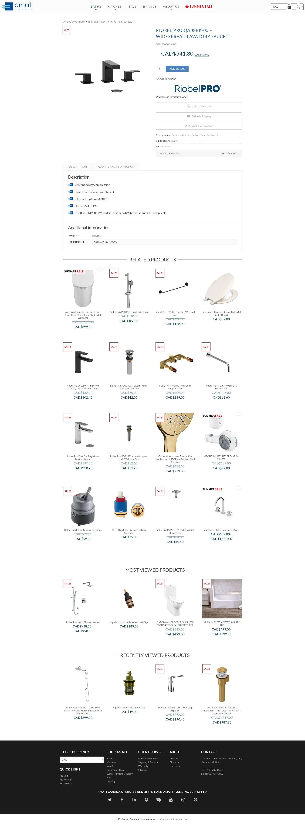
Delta (87, 545)
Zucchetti (225, 545)
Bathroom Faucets (97, 21)
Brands (150, 6)
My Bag (64, 775)
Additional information (116, 166)
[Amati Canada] (17, 6)
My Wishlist (66, 779)
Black (168, 146)
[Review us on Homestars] (158, 799)
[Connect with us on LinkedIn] (134, 799)
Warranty (143, 766)
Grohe (179, 477)
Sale (133, 6)
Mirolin (226, 640)
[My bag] (289, 7)
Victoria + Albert (226, 728)
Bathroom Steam (115, 769)
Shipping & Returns (148, 762)
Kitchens (111, 762)
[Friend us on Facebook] (121, 799)
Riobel (87, 637)
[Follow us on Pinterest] (195, 799)
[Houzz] (146, 799)
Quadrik (175, 140)
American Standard (87, 333)
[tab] (78, 166)
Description (78, 166)
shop (74, 21)
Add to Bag (177, 68)
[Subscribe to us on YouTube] (170, 799)
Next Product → (231, 153)
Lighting (111, 781)
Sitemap (142, 769)
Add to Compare (202, 106)
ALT (133, 543)
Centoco (225, 325)
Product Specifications (200, 125)
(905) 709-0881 (214, 769)
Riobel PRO (133, 327)
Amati (66, 21)
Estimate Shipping (201, 116)
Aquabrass (133, 632)
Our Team (175, 766)
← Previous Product (169, 153)
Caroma (179, 640)
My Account (66, 783)
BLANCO (179, 725)
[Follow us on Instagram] (183, 799)
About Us (171, 6)
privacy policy (165, 819)
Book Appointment (148, 758)
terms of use (181, 819)
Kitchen (115, 6)
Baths (95, 6)
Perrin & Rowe (179, 404)
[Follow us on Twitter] (109, 799)
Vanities (111, 766)
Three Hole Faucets (120, 21)
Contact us (175, 758)
